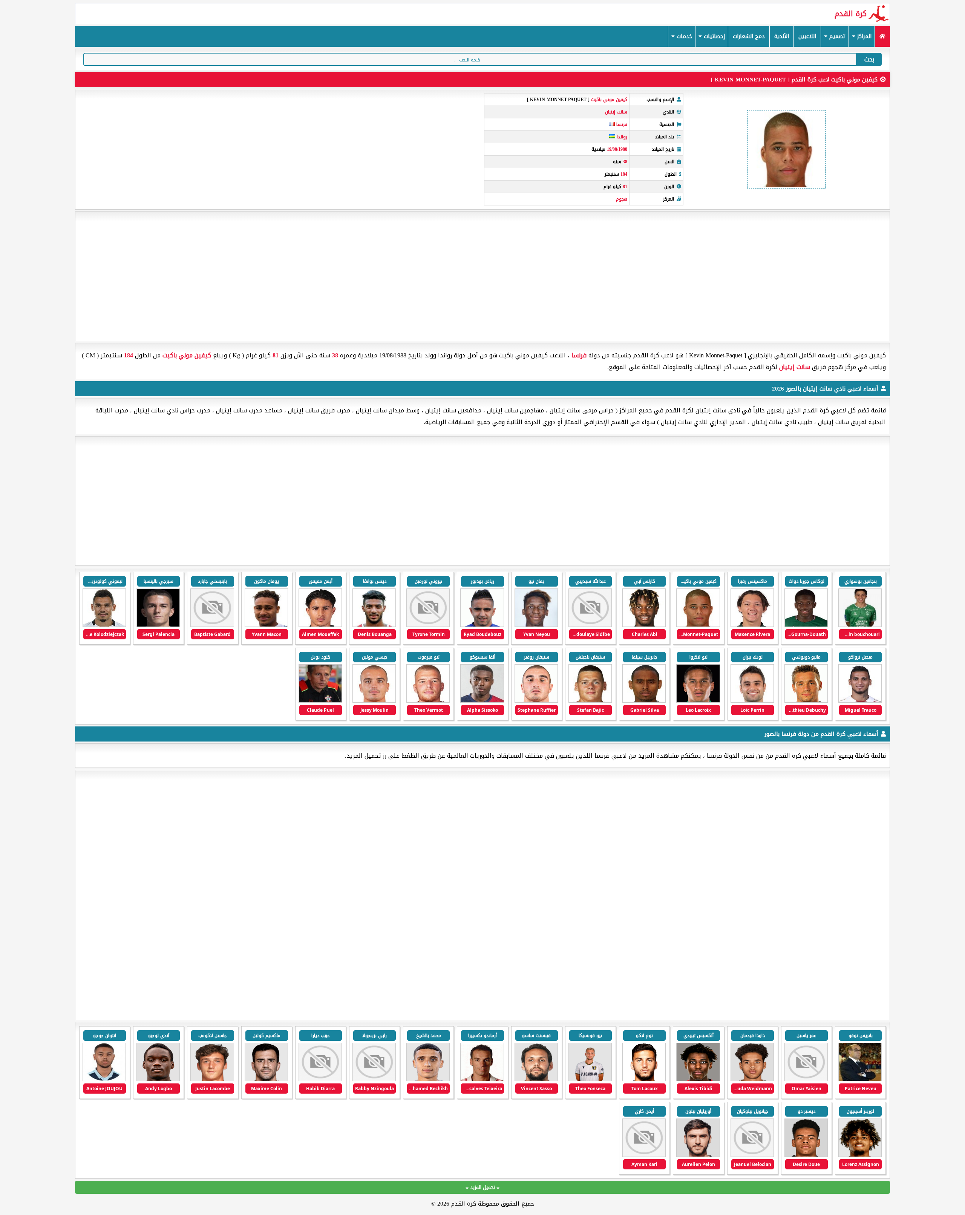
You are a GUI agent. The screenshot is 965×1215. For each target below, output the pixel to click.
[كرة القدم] (882, 36)
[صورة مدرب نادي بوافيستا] (482, 1079)
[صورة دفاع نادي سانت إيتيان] (266, 625)
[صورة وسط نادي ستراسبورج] (374, 1079)
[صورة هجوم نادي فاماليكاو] (590, 1079)
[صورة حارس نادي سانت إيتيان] (590, 701)
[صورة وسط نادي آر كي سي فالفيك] (752, 1079)
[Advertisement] (482, 276)
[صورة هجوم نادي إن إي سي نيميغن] (698, 1079)
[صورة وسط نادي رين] (806, 1155)
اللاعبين (807, 36)
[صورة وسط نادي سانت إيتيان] (860, 625)
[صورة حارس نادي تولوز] (212, 1079)
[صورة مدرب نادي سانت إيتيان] (320, 701)
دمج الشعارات (749, 36)
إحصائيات (713, 36)
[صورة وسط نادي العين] (806, 1079)
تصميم (836, 36)
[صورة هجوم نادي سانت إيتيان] (752, 625)
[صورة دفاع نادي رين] (860, 1155)
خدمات (683, 36)
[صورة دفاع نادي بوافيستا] (536, 1079)
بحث (869, 59)
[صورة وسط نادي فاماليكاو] (644, 1079)
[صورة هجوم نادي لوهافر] (158, 1079)
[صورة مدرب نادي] (860, 1079)
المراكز (863, 36)
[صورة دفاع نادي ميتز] (266, 1079)
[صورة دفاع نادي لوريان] (698, 1155)
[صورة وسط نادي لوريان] (644, 1155)
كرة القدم (851, 13)
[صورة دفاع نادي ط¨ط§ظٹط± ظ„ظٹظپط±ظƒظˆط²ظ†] (752, 1155)
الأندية (781, 36)
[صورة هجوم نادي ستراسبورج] (428, 1079)
